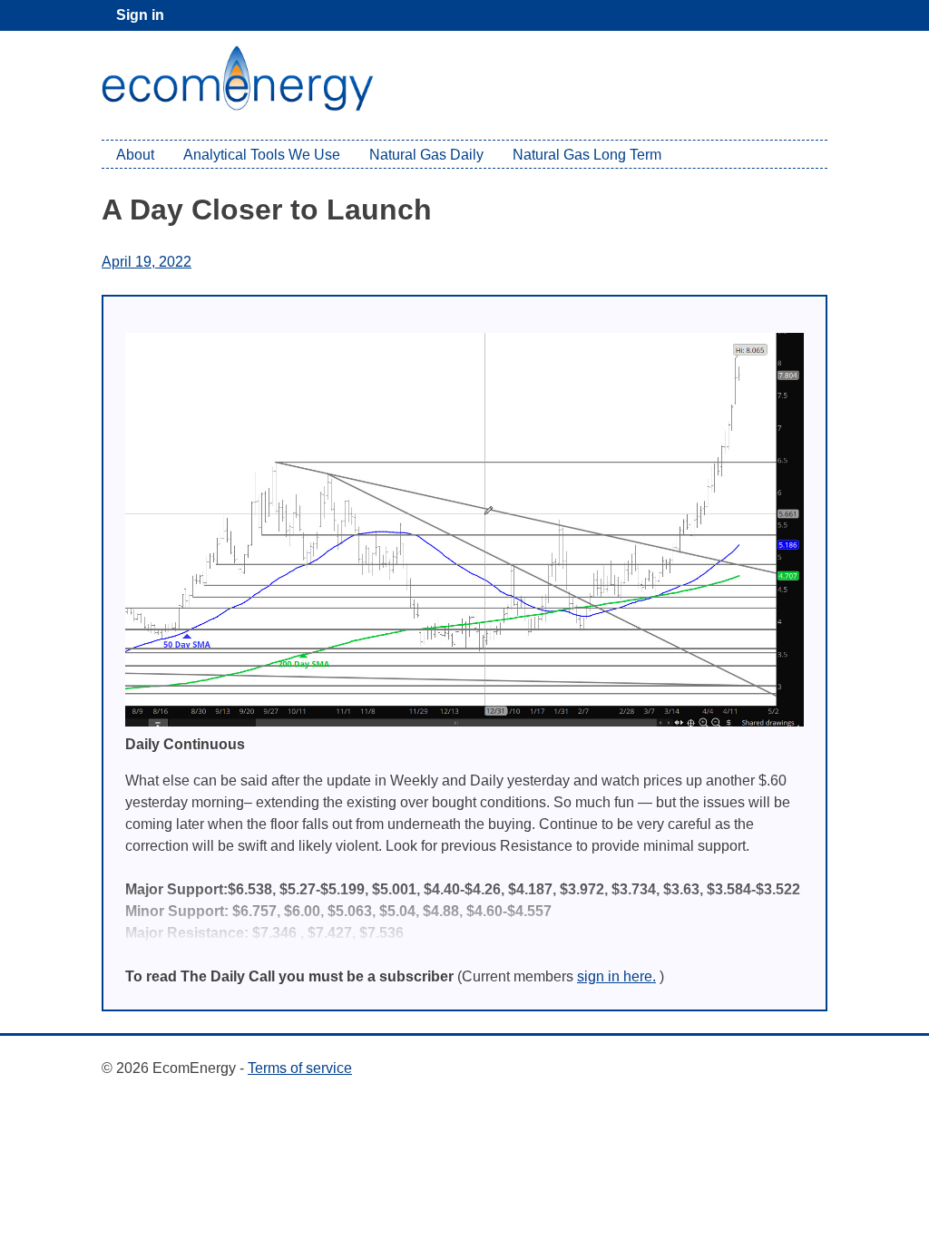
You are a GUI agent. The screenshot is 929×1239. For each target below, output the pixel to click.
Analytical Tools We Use (261, 154)
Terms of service (300, 1068)
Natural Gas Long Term (587, 154)
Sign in (140, 15)
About (135, 154)
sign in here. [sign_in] (616, 976)
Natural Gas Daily (426, 154)
